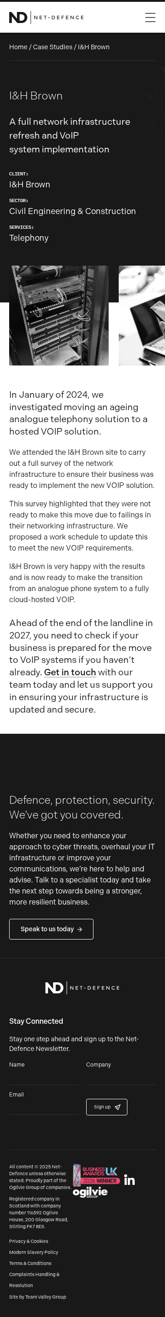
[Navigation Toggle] (150, 15)
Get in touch (70, 672)
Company (98, 1065)
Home (18, 47)
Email (16, 1095)
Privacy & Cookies (28, 1241)
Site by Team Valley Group (37, 1297)
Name (17, 1065)
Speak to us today (47, 929)
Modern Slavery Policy (33, 1252)
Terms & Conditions (30, 1263)
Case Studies (52, 47)
